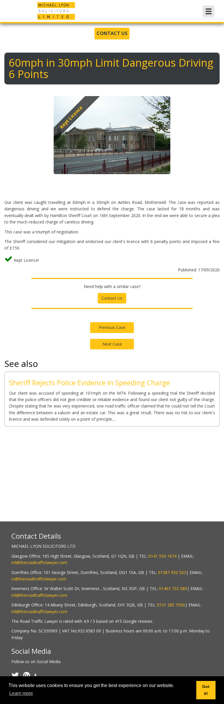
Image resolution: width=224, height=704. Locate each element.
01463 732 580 (173, 588)
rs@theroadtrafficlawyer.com (38, 579)
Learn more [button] (21, 693)
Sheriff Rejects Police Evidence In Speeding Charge (89, 382)
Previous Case (112, 327)
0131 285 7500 (171, 605)
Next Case (112, 344)
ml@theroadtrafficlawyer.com (39, 562)
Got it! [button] (205, 690)
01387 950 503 (172, 572)
